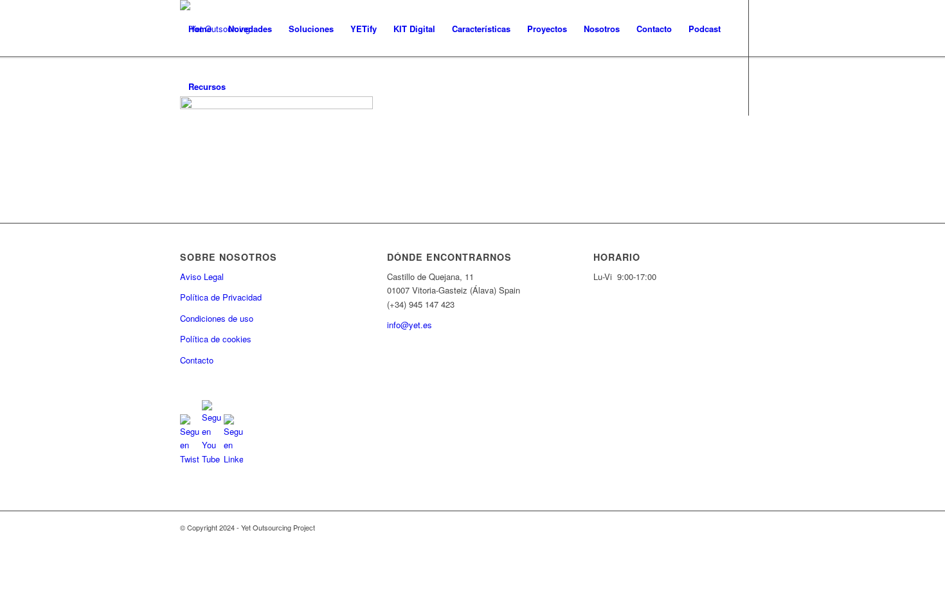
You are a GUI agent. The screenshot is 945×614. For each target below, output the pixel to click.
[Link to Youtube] (203, 144)
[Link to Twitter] (184, 144)
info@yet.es (409, 325)
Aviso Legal (202, 276)
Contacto (196, 360)
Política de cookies (215, 339)
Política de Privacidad (221, 297)
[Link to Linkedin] (222, 144)
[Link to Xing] (261, 144)
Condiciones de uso (216, 318)
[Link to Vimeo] (241, 144)
